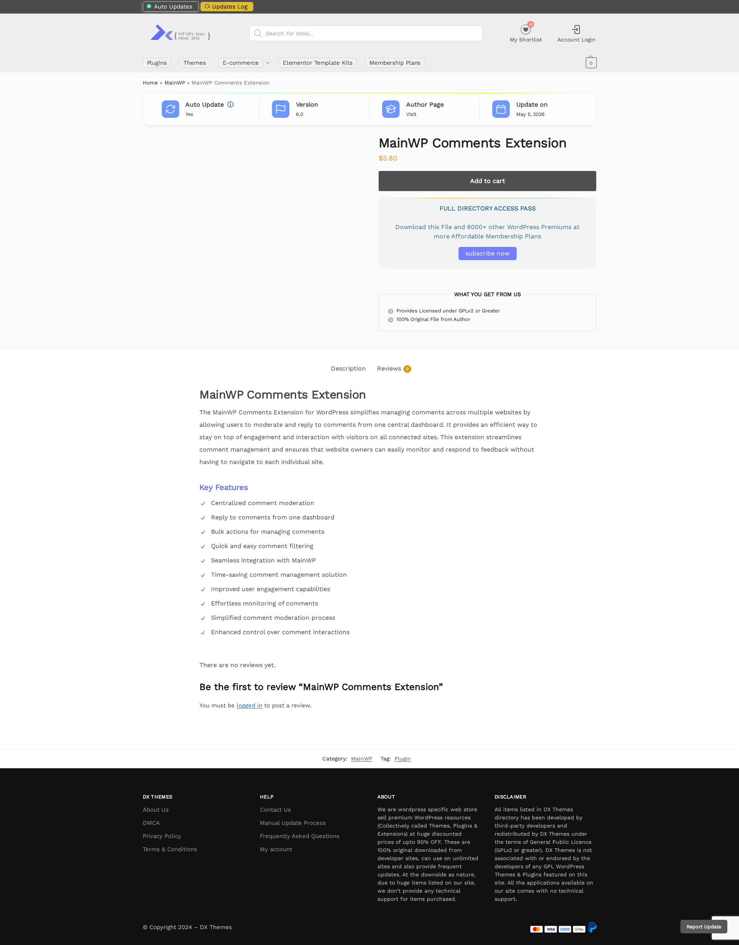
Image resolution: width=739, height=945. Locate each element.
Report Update (704, 926)
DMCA (151, 822)
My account (276, 849)
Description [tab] (348, 368)
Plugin (403, 758)
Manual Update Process (293, 822)
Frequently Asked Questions (299, 836)
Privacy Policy (162, 836)
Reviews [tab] (392, 368)
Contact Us (275, 809)
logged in (249, 705)
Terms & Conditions (170, 849)
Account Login (576, 39)
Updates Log (229, 6)
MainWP (174, 82)
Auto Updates (173, 6)
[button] (590, 62)
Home (150, 82)
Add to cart (487, 181)
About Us (156, 809)
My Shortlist (526, 32)
